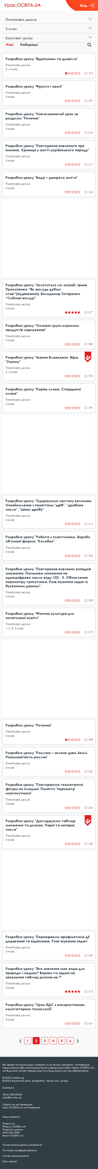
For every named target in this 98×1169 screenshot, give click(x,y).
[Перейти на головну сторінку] (22, 5)
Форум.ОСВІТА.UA (14, 1126)
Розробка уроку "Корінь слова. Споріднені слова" (43, 391)
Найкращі (29, 44)
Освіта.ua (9, 1123)
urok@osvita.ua (12, 1097)
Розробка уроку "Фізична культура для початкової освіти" (40, 615)
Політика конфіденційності (20, 1150)
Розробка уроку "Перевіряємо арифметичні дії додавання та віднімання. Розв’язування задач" (47, 939)
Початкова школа (18, 65)
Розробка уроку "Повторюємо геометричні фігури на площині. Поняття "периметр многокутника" (44, 788)
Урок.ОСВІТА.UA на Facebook (21, 1107)
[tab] (49, 19)
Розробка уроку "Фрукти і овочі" (34, 86)
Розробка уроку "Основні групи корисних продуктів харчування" (42, 327)
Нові (9, 44)
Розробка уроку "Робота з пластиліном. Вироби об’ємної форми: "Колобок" (48, 539)
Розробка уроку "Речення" (29, 725)
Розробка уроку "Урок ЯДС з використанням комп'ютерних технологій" (45, 1006)
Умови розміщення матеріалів (22, 1144)
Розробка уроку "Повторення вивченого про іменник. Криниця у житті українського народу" (47, 147)
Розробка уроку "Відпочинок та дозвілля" (42, 59)
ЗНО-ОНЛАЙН (11, 1132)
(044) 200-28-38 (12, 1094)
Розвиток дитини (13, 1129)
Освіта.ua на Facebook (17, 1104)
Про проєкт (10, 1161)
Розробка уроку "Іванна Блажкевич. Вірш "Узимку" (42, 359)
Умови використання (16, 1155)
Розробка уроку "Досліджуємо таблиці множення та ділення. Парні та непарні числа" (40, 825)
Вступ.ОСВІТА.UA (13, 1135)
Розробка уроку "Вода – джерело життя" (42, 177)
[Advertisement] (49, 238)
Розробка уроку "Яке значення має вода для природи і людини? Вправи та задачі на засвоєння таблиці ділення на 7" (45, 972)
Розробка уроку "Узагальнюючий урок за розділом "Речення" (42, 116)
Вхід (83, 5)
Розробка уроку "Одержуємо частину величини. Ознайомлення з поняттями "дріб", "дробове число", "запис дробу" (49, 505)
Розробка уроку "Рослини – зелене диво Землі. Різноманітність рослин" (47, 755)
